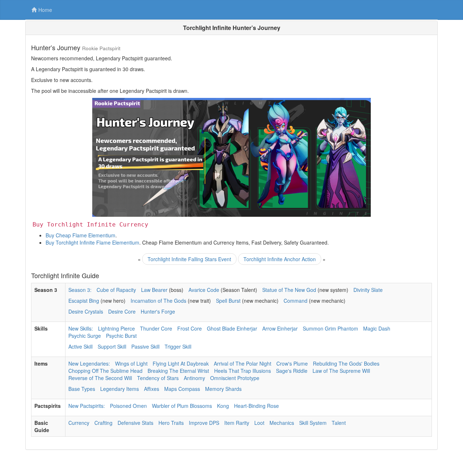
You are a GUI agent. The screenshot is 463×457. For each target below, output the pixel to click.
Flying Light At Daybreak (181, 363)
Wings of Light (131, 363)
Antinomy (194, 377)
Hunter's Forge (158, 311)
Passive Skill (145, 346)
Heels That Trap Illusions (242, 370)
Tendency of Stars (158, 377)
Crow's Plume (292, 363)
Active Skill (80, 346)
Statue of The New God (289, 289)
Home (45, 9)
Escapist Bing (83, 300)
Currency (78, 422)
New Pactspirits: (86, 405)
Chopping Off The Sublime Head (105, 370)
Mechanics (281, 422)
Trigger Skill (178, 346)
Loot (259, 422)
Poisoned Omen (128, 405)
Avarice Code (203, 289)
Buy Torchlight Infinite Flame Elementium (92, 242)
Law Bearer (154, 289)
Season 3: (80, 289)
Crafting (103, 422)
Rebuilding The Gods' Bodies (346, 363)
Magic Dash (376, 328)
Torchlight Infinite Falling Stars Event (189, 259)
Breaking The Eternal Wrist (178, 370)
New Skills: (80, 328)
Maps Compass (182, 388)
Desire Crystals (85, 311)
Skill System (313, 422)
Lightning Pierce (116, 328)
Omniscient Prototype (234, 377)
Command (295, 300)
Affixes (151, 388)
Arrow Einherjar (280, 328)
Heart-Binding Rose (256, 405)
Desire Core (122, 311)
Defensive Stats (135, 422)
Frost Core (189, 328)
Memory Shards (223, 388)
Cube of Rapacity (116, 289)
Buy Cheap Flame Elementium (80, 235)
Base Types (81, 388)
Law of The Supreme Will (341, 370)
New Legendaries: (89, 363)
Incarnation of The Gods (158, 300)
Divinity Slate (368, 289)
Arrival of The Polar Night (242, 363)
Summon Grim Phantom (330, 328)
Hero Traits (171, 422)
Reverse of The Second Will (100, 377)
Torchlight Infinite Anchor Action (279, 259)
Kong (223, 405)
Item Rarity (236, 422)
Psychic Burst (121, 335)
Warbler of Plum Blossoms (182, 405)
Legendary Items (119, 388)
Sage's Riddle (291, 370)
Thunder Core (156, 328)
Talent (339, 422)
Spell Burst (228, 300)
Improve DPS (204, 422)
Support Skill (112, 346)
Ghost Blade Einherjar (232, 328)
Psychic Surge (84, 335)
